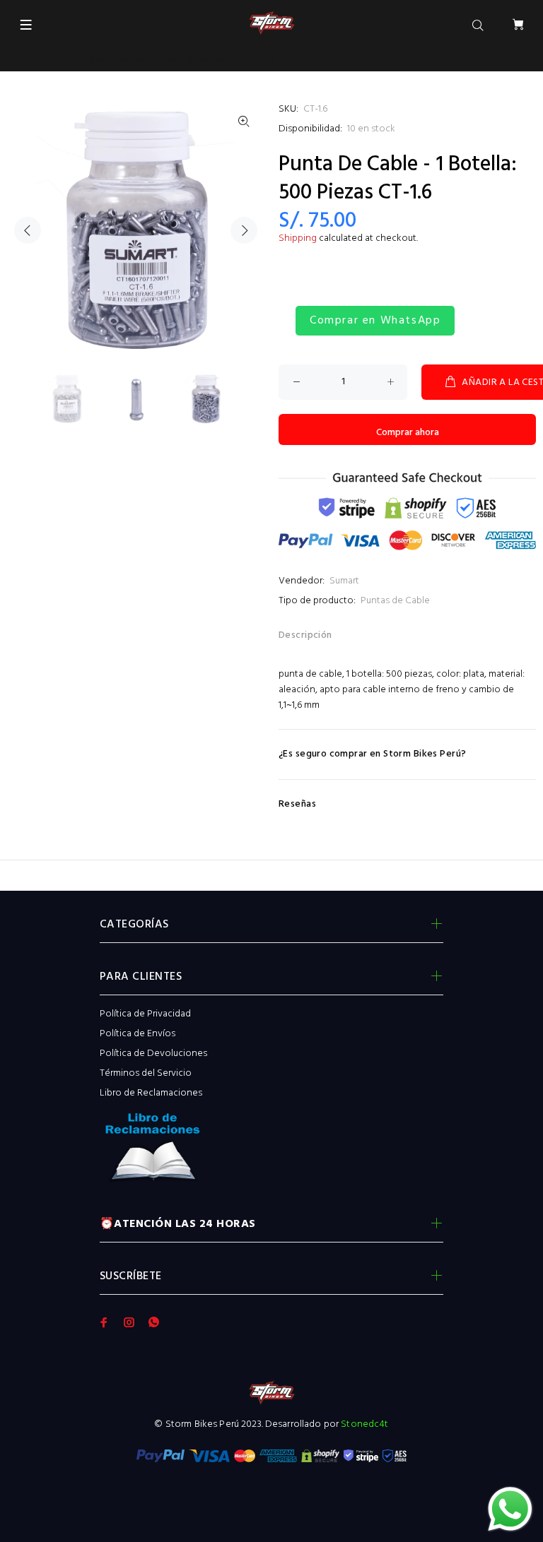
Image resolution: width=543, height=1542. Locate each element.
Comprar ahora (407, 433)
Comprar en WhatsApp (375, 321)
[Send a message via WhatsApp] (510, 1509)
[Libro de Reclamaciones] (271, 1151)
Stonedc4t (364, 1424)
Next (243, 230)
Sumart (344, 581)
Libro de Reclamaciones (151, 1093)
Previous (27, 230)
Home (96, 61)
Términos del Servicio (146, 1073)
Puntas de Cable (395, 601)
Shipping (298, 238)
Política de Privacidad (145, 1014)
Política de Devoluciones (153, 1053)
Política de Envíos (137, 1034)
